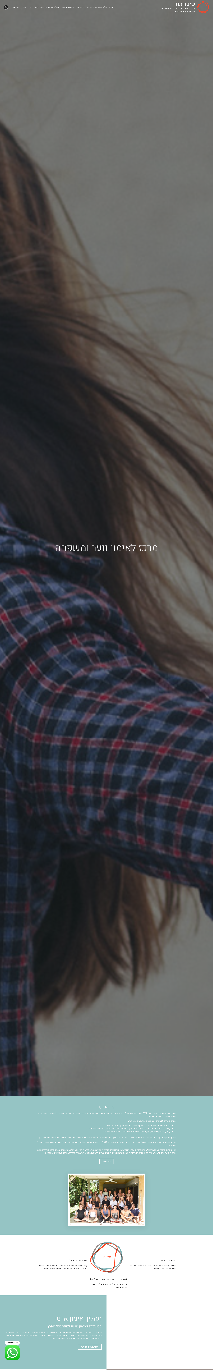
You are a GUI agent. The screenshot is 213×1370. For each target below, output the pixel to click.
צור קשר (15, 7)
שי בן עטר (27, 7)
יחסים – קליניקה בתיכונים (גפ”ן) (100, 7)
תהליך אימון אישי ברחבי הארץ (47, 7)
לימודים (80, 7)
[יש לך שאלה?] (12, 1352)
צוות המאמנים (68, 7)
